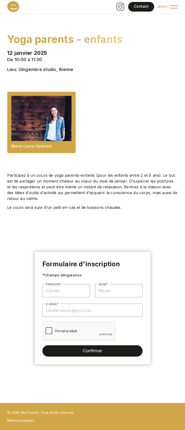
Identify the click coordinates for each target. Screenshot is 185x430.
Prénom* (53, 284)
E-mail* (52, 304)
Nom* (103, 284)
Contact (141, 6)
